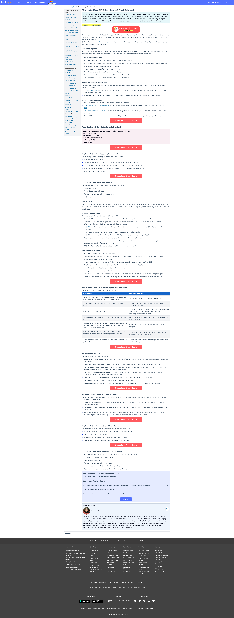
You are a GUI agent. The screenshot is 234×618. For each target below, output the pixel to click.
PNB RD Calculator (70, 88)
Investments (125, 582)
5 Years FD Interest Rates (144, 568)
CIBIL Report (94, 558)
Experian (92, 553)
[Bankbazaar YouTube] (153, 601)
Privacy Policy (149, 608)
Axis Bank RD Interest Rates (71, 43)
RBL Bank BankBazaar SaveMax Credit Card (75, 558)
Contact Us (96, 608)
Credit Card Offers (114, 582)
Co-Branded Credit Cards (73, 569)
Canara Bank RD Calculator (69, 103)
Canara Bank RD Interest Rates (72, 47)
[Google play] (84, 601)
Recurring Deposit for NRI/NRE (94, 111)
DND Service (139, 608)
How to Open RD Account (70, 128)
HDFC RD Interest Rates (72, 20)
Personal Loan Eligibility (111, 563)
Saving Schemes (123, 541)
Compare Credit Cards (72, 550)
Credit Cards (104, 541)
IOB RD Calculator (70, 85)
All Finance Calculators (158, 551)
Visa (143, 587)
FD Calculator (159, 566)
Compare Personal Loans (112, 551)
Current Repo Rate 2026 (128, 572)
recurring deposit (91, 90)
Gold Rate (126, 587)
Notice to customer (127, 608)
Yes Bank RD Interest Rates (71, 52)
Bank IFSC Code (116, 587)
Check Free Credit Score (126, 120)
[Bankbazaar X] (135, 601)
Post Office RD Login (71, 125)
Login (226, 2)
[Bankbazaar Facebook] (144, 601)
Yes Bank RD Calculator (72, 98)
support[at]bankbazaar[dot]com (120, 600)
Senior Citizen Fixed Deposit (144, 563)
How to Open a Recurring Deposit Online (72, 117)
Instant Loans (111, 571)
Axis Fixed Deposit (144, 556)
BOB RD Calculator (70, 83)
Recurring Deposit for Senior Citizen (71, 121)
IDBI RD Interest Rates (71, 30)
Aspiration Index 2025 (136, 541)
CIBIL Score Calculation (93, 561)
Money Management (137, 582)
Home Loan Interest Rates (129, 563)
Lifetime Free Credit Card (73, 564)
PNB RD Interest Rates (71, 25)
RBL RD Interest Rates (71, 35)
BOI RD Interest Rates (71, 32)
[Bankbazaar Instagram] (149, 601)
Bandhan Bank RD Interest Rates (70, 60)
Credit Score (94, 550)
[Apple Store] (97, 601)
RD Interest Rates (70, 14)
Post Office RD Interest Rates (71, 38)
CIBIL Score (93, 556)
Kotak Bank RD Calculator (69, 108)
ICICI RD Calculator (70, 75)
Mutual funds (88, 227)
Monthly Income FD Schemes (144, 572)
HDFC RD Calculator (71, 73)
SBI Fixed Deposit (143, 550)
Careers (89, 608)
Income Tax (106, 587)
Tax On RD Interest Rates (70, 65)
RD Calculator (69, 70)
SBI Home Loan (127, 555)
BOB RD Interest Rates (71, 27)
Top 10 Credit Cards (71, 567)
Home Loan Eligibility (126, 568)
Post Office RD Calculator (69, 94)
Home (65, 7)
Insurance (113, 541)
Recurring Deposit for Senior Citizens (97, 105)
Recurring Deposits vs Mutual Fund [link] (87, 7)
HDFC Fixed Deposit (144, 553)
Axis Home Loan (128, 560)
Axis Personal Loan (112, 560)
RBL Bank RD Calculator (72, 100)
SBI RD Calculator (70, 80)
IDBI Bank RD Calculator (72, 111)
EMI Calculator (159, 571)
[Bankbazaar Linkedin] (140, 601)
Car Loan (98, 587)
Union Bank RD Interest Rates (71, 56)
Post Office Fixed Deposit (143, 559)
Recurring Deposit (72, 7)
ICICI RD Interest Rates (71, 22)
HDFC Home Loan (128, 557)
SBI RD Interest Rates (71, 17)
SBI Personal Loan (112, 555)
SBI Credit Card (70, 562)
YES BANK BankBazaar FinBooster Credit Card (75, 554)
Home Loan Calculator (161, 555)
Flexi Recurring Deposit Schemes (71, 132)
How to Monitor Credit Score (96, 570)
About (83, 608)
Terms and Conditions (113, 608)
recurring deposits (101, 42)
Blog (103, 608)
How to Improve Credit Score (95, 566)
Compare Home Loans (128, 551)
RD (83, 103)
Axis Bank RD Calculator (72, 91)
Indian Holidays (135, 587)
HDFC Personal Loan (113, 557)
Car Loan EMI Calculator (159, 563)
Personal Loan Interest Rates (111, 568)
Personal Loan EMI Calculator (160, 558)
